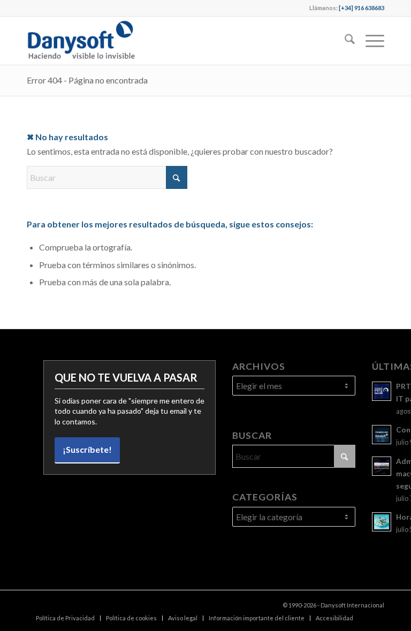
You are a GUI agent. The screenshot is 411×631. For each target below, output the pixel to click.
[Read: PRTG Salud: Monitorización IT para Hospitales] (381, 391)
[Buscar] (344, 41)
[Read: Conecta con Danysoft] (381, 434)
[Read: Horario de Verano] (381, 521)
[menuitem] (344, 41)
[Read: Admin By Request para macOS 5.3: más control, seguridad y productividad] (381, 466)
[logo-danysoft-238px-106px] (81, 41)
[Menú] (369, 41)
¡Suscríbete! (87, 449)
